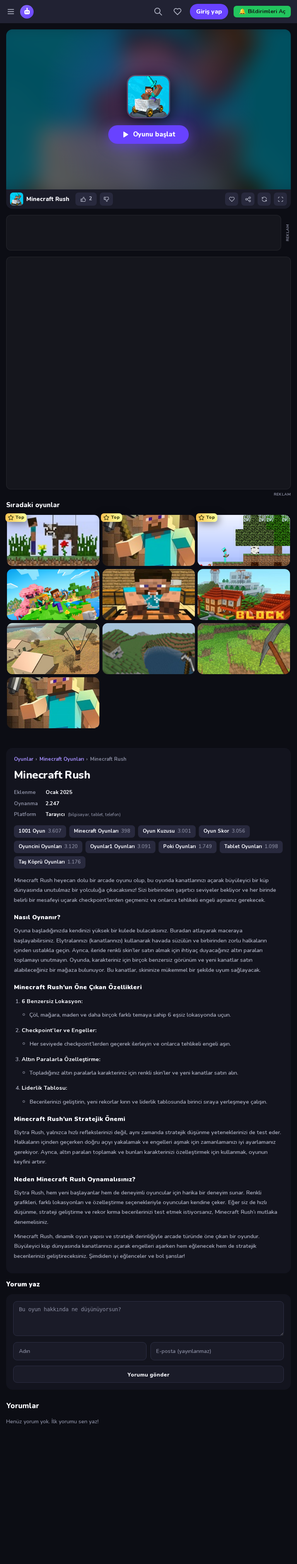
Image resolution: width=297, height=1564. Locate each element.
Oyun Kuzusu (167, 831)
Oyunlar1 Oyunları (120, 846)
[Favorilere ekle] (231, 199)
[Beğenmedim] (106, 199)
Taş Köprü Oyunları (50, 862)
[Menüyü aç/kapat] (11, 11)
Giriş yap (209, 11)
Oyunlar (23, 759)
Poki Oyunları (187, 846)
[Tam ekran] (280, 199)
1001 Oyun (40, 831)
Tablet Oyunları (251, 846)
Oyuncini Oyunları (48, 846)
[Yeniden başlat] (264, 199)
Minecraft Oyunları (61, 759)
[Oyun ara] (158, 12)
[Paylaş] (247, 199)
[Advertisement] (147, 232)
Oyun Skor (224, 831)
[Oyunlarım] (177, 12)
